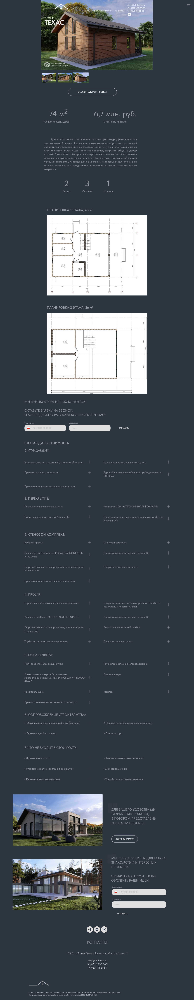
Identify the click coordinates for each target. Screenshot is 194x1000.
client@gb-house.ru (136, 5)
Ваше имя (73, 423)
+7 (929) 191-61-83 (135, 11)
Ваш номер (29, 423)
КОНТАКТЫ (119, 11)
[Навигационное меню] (188, 5)
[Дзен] (97, 929)
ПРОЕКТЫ (86, 11)
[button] (92, 92)
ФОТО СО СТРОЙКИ (103, 11)
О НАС (75, 11)
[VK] (104, 929)
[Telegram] (90, 929)
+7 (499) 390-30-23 (136, 8)
